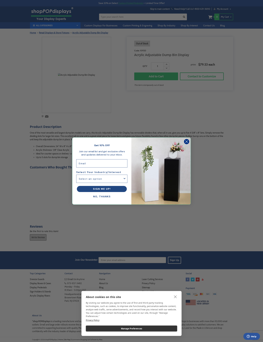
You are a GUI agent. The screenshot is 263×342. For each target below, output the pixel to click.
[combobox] (101, 179)
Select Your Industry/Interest (98, 172)
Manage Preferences (131, 328)
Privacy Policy (92, 320)
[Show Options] (124, 179)
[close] (175, 296)
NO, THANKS (102, 196)
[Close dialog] (186, 141)
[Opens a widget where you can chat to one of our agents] (251, 336)
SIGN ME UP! (102, 188)
